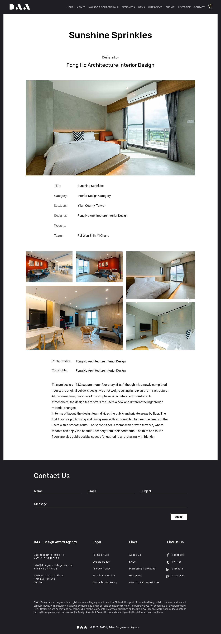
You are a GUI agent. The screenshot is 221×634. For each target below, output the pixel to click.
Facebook (178, 554)
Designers (135, 575)
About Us (135, 554)
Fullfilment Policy (104, 575)
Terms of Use (101, 554)
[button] (210, 6)
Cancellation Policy (105, 582)
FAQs (132, 561)
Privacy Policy (102, 568)
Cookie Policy (101, 561)
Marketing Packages (142, 568)
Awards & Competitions (144, 582)
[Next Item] (189, 300)
